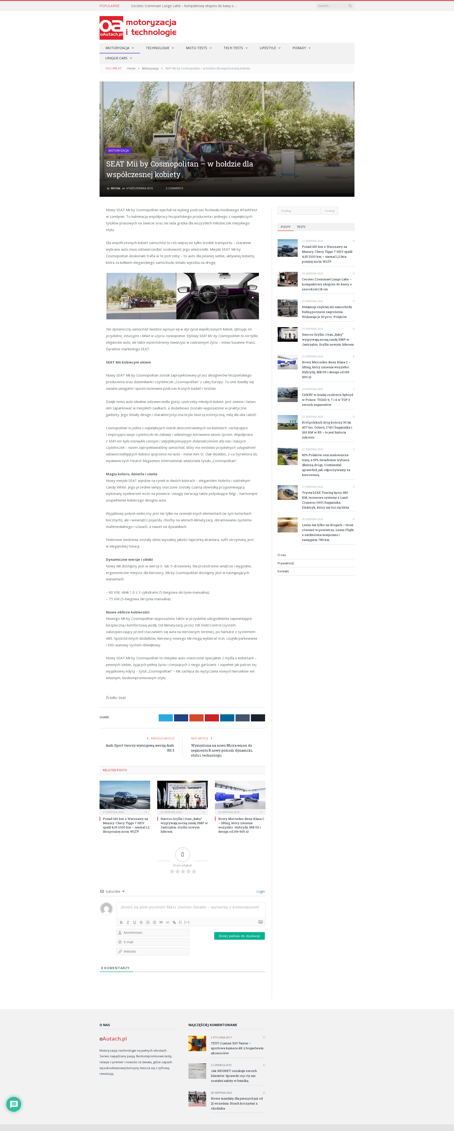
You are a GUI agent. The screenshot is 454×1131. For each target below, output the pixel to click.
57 (264, 1037)
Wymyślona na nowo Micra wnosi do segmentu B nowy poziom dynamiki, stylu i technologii (222, 750)
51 (264, 1065)
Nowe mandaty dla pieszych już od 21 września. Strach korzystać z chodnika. (237, 1103)
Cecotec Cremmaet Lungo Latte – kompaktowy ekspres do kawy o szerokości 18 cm (185, 6)
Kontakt (283, 571)
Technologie (157, 48)
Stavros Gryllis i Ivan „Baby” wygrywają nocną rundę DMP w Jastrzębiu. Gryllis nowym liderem (184, 825)
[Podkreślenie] (134, 922)
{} (180, 922)
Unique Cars (116, 58)
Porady (299, 48)
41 (264, 1092)
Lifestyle (268, 48)
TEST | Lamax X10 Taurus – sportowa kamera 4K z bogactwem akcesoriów (237, 1048)
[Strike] (141, 922)
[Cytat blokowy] (161, 922)
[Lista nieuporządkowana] (154, 922)
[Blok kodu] (167, 922)
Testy (301, 227)
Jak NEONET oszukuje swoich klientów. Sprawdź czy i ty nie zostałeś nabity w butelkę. (234, 1076)
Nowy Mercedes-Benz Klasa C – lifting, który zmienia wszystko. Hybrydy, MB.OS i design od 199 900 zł (241, 825)
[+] (187, 922)
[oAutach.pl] (138, 27)
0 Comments (174, 188)
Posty (285, 227)
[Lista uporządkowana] (147, 922)
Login (260, 891)
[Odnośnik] (174, 922)
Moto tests (196, 48)
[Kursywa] (128, 922)
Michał (116, 188)
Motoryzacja (117, 48)
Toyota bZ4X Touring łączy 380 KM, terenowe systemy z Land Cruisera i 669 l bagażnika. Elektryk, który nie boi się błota (325, 500)
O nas (282, 555)
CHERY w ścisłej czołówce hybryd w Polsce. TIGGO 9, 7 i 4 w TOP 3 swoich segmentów (327, 400)
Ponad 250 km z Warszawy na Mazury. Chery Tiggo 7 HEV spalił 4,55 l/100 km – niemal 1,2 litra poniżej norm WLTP (126, 825)
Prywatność (286, 563)
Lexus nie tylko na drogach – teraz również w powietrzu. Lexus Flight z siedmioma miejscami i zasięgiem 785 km (328, 532)
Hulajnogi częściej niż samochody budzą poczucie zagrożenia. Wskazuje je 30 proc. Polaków (327, 312)
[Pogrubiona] (121, 922)
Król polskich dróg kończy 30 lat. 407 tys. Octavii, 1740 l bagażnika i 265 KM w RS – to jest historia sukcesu (327, 429)
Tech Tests (233, 48)
